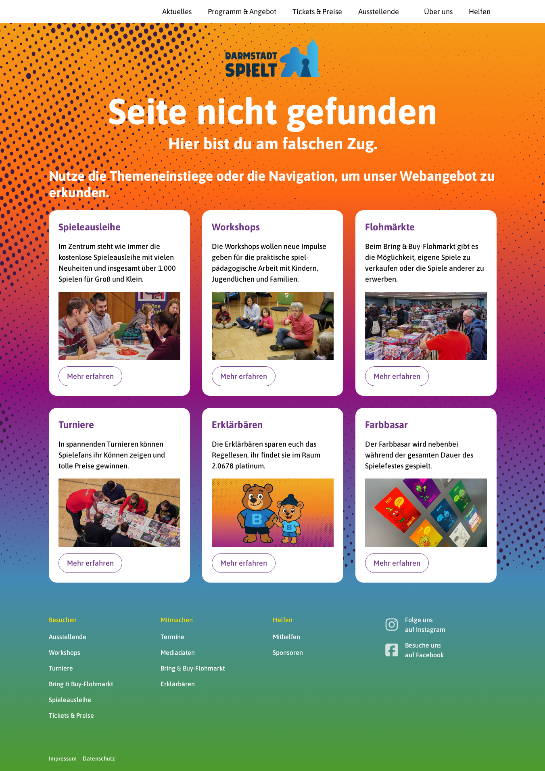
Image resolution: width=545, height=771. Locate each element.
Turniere (61, 668)
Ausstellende (67, 636)
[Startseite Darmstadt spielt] (272, 58)
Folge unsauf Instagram (425, 624)
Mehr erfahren (90, 376)
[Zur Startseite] (69, 12)
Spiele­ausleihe (70, 699)
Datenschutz (99, 758)
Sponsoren (288, 652)
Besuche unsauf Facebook (424, 649)
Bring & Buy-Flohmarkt (81, 683)
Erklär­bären (178, 683)
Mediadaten (178, 652)
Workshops (64, 652)
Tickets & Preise (71, 715)
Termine (172, 636)
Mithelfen (286, 636)
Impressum (63, 758)
